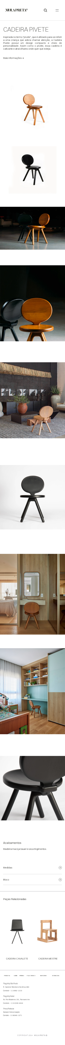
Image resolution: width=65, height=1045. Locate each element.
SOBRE (15, 975)
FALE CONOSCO (31, 975)
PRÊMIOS (21, 975)
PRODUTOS (7, 975)
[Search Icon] (45, 10)
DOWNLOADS (55, 975)
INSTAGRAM (43, 975)
